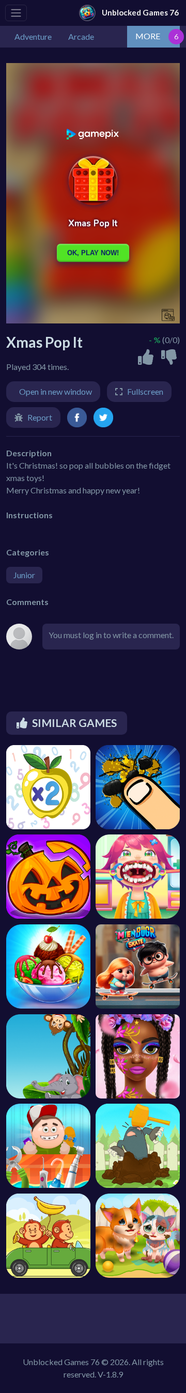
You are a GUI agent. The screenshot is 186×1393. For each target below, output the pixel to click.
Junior (24, 575)
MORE (147, 36)
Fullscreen (145, 391)
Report (39, 417)
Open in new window (55, 391)
